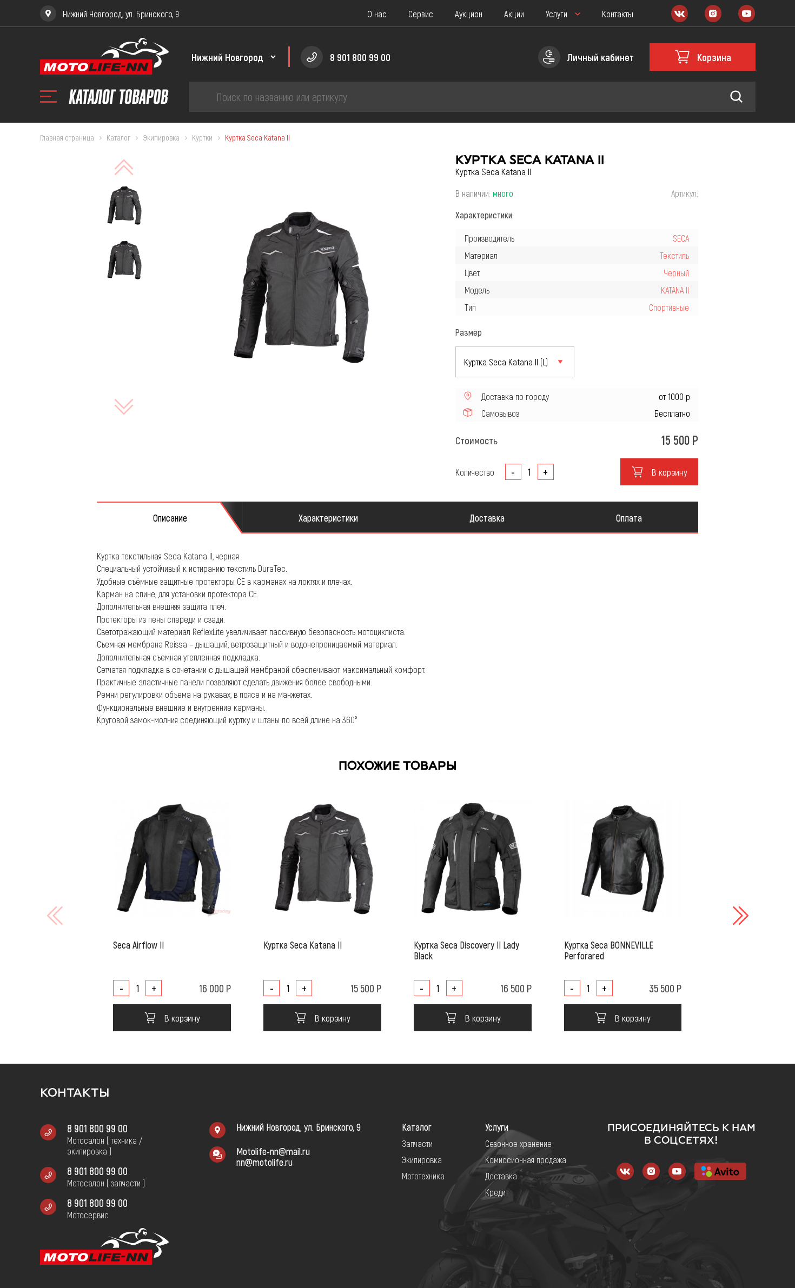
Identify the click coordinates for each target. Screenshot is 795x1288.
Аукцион (468, 13)
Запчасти (417, 1143)
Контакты (617, 13)
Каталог (417, 1127)
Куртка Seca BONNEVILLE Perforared (608, 950)
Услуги (556, 13)
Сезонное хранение (518, 1143)
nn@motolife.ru (264, 1162)
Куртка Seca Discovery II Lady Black (466, 950)
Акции (514, 13)
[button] (739, 915)
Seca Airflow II (138, 944)
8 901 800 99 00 (97, 1128)
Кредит (496, 1191)
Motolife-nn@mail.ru (273, 1151)
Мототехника (423, 1175)
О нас (377, 13)
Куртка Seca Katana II (302, 944)
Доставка (501, 1175)
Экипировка (422, 1159)
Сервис (420, 13)
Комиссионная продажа (525, 1159)
